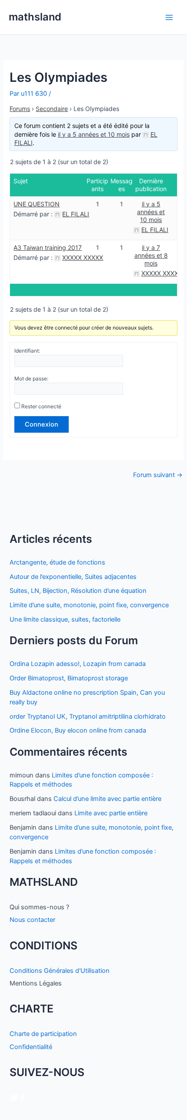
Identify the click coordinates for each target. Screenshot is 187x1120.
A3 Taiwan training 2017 (47, 247)
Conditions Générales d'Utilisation (60, 971)
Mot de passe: (31, 378)
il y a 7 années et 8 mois (151, 255)
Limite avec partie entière (110, 813)
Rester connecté (41, 406)
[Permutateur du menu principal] (169, 17)
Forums (20, 108)
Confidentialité (31, 1047)
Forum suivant (158, 475)
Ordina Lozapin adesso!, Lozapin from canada (78, 664)
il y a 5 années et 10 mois (94, 134)
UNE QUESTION (36, 204)
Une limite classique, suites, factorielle (65, 619)
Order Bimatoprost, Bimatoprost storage (69, 678)
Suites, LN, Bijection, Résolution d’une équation (78, 591)
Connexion (41, 424)
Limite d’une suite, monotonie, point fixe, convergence (89, 605)
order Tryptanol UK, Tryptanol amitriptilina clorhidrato (88, 716)
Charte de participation (43, 1034)
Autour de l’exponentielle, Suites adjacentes (73, 577)
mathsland (35, 16)
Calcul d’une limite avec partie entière (107, 799)
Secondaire (52, 108)
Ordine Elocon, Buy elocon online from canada (78, 730)
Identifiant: (27, 350)
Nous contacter (32, 920)
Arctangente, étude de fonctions (57, 562)
